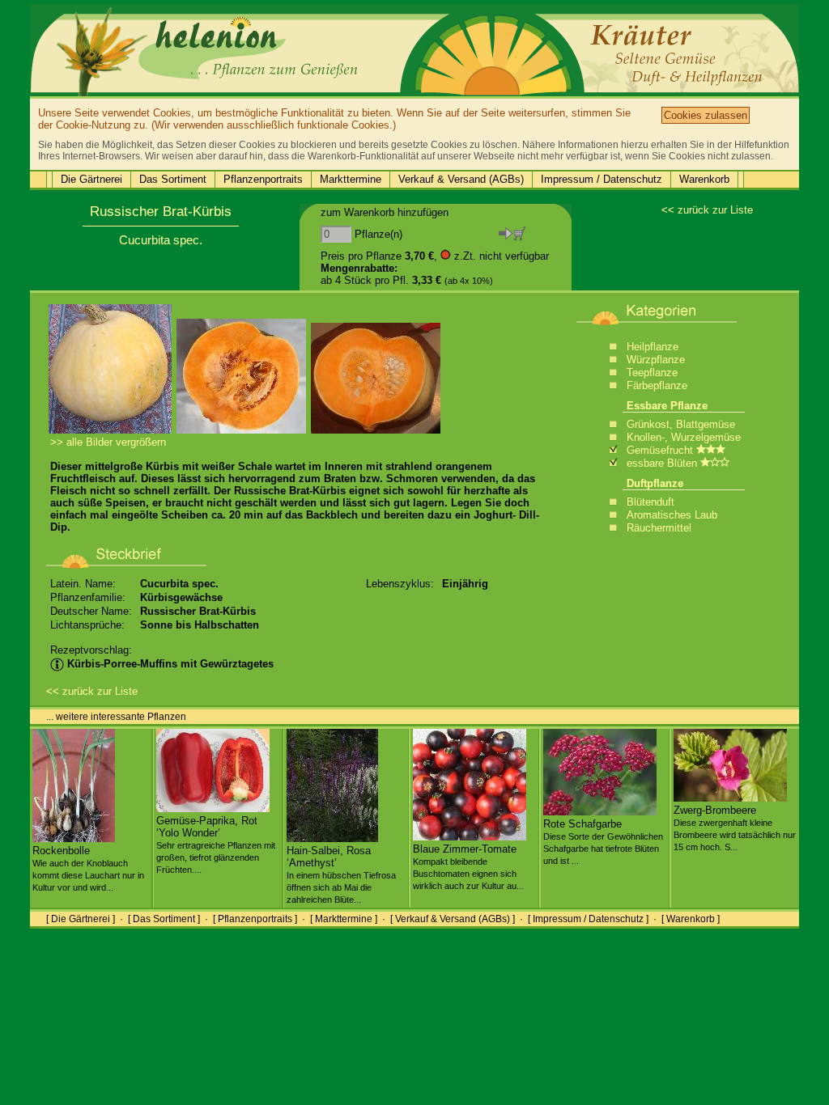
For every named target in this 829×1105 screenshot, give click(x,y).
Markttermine (350, 179)
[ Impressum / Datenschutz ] (588, 919)
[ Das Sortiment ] (164, 919)
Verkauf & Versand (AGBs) (461, 179)
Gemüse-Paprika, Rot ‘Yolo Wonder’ (215, 844)
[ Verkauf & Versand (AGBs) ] (452, 919)
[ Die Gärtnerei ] (80, 919)
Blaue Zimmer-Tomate (468, 867)
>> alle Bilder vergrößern (108, 442)
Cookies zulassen (705, 115)
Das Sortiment (172, 179)
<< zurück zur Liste (707, 210)
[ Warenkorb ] (690, 919)
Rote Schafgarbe (603, 842)
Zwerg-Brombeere (735, 828)
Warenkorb (704, 179)
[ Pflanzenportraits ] (255, 919)
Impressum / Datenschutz (601, 179)
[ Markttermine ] (343, 919)
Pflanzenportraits (263, 179)
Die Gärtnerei (91, 179)
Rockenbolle (88, 868)
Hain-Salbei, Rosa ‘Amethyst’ (341, 874)
